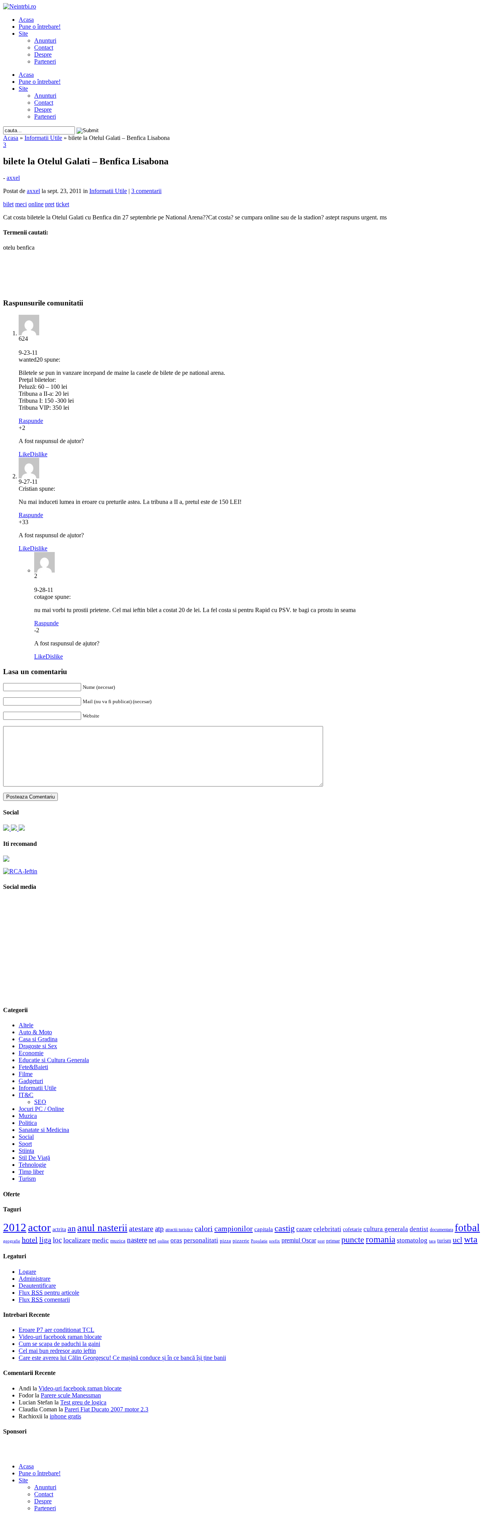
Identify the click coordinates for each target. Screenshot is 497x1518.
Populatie (259, 1241)
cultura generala (385, 1229)
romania (380, 1239)
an (72, 1228)
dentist (419, 1229)
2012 (14, 1227)
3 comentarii (146, 191)
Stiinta (26, 1150)
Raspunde (31, 420)
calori (204, 1229)
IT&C (26, 1095)
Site (23, 33)
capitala (263, 1229)
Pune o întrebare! (40, 26)
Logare (27, 1271)
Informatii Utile (43, 138)
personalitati (201, 1240)
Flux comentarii (44, 1299)
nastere (137, 1240)
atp (159, 1229)
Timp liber (31, 1171)
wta (471, 1239)
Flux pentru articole (49, 1292)
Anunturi (45, 40)
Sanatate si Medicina (44, 1129)
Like (24, 454)
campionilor (233, 1228)
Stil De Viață (34, 1157)
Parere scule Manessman (71, 1395)
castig (285, 1228)
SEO (40, 1102)
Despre (43, 54)
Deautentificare (37, 1285)
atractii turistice (179, 1229)
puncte (352, 1239)
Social (26, 1136)
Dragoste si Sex (38, 1046)
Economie (31, 1053)
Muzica (28, 1116)
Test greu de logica (83, 1402)
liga (45, 1239)
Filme (26, 1074)
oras (176, 1240)
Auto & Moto (35, 1032)
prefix (274, 1241)
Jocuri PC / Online (41, 1109)
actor (39, 1227)
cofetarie (352, 1229)
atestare (141, 1228)
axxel (13, 177)
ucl (457, 1239)
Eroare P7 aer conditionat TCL (56, 1330)
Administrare (34, 1278)
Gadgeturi (31, 1081)
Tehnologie (32, 1164)
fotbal (467, 1227)
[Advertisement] (248, 269)
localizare (76, 1240)
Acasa (26, 19)
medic (100, 1240)
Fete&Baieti (33, 1067)
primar (333, 1241)
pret (321, 1241)
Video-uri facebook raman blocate (60, 1336)
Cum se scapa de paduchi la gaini (59, 1343)
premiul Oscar (299, 1240)
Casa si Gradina (38, 1039)
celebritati (327, 1229)
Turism (27, 1178)
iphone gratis (65, 1416)
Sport (25, 1143)
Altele (26, 1025)
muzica (117, 1241)
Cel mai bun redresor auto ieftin (57, 1350)
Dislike (38, 454)
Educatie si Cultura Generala (54, 1060)
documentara (441, 1229)
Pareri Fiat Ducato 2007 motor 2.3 (106, 1409)
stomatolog (412, 1240)
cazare (304, 1229)
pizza (225, 1241)
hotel (30, 1239)
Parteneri (45, 61)
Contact (43, 47)
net (152, 1240)
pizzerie (241, 1241)
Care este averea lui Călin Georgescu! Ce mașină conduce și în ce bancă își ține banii (122, 1357)
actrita (59, 1229)
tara (432, 1241)
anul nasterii (102, 1227)
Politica (28, 1123)
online (163, 1241)
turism (444, 1240)
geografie (11, 1241)
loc (57, 1240)
